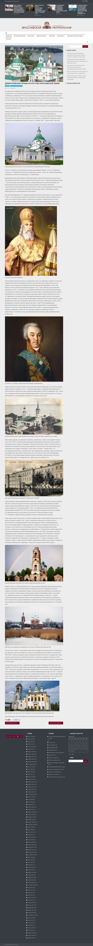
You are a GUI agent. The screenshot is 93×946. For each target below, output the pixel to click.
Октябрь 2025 (31, 761)
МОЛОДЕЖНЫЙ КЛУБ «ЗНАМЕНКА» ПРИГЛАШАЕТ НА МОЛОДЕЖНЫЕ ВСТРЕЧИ (13, 723)
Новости (7, 85)
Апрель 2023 (31, 837)
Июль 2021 (30, 890)
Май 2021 (30, 895)
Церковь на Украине (54, 774)
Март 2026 (30, 749)
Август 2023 (30, 827)
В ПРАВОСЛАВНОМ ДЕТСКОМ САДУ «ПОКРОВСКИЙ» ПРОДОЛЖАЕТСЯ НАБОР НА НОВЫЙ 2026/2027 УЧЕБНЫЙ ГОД (82, 9)
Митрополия (60, 36)
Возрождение (52, 747)
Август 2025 (30, 766)
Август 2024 (30, 797)
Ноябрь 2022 (31, 849)
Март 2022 (30, 870)
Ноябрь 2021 (31, 880)
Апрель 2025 (31, 776)
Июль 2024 (30, 799)
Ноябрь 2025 (31, 759)
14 (86, 743)
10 (75, 743)
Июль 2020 (30, 920)
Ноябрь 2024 (31, 789)
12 (81, 743)
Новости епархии (53, 757)
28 (86, 748)
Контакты (8, 39)
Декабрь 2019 (31, 937)
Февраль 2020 (31, 932)
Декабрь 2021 (31, 877)
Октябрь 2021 (31, 882)
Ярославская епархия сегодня (75, 36)
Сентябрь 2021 (31, 885)
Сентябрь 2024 (31, 794)
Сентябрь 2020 (31, 915)
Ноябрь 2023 (31, 819)
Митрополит (31, 36)
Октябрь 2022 (31, 852)
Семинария (52, 36)
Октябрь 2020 (31, 912)
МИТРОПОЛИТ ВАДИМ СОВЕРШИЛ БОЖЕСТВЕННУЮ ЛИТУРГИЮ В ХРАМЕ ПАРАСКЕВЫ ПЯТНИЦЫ (56, 723)
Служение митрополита (54, 769)
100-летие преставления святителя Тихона (57, 737)
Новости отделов (53, 760)
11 (78, 743)
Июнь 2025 (30, 771)
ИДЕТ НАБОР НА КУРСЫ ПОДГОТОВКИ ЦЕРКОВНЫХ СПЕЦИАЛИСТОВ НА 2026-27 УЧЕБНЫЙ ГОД (40, 9)
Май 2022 (30, 864)
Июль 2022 (30, 859)
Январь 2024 (31, 814)
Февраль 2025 (31, 781)
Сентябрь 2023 (31, 824)
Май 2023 (30, 834)
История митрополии (19, 36)
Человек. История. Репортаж (16, 85)
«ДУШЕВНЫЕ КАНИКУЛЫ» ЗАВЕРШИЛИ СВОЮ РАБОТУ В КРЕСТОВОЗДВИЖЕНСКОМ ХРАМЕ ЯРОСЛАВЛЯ (77, 61)
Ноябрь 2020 (31, 910)
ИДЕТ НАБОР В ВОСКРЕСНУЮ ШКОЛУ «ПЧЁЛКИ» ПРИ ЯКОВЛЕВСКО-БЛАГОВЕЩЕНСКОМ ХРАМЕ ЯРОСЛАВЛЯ (19, 9)
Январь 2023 (31, 844)
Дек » (73, 754)
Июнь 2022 (30, 862)
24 (75, 748)
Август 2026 (30, 736)
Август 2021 (30, 887)
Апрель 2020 (31, 927)
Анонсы (50, 742)
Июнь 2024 (30, 802)
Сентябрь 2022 (31, 854)
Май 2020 (30, 925)
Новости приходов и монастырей (57, 762)
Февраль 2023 (31, 842)
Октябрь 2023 (31, 822)
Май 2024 (30, 804)
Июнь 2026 (30, 741)
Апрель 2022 (31, 867)
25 (78, 748)
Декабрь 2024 (31, 786)
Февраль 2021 (31, 902)
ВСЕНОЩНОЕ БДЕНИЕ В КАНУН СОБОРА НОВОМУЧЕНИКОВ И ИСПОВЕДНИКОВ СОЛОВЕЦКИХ (76, 77)
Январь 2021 (31, 905)
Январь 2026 (31, 754)
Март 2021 (30, 900)
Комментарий (52, 750)
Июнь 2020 (30, 922)
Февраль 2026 (31, 751)
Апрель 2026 (31, 746)
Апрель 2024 (31, 807)
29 (69, 751)
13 (83, 743)
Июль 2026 (30, 739)
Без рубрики (52, 745)
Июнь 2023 (30, 832)
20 (83, 746)
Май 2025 (30, 774)
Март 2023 (30, 839)
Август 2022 (30, 857)
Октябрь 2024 (31, 792)
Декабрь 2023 (31, 817)
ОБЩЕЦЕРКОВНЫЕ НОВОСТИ (55, 767)
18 (78, 746)
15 (69, 746)
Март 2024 (30, 809)
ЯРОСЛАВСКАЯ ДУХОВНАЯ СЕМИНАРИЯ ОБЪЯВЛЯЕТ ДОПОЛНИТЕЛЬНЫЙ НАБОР (61, 9)
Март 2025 (30, 779)
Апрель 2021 (31, 897)
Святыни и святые (41, 36)
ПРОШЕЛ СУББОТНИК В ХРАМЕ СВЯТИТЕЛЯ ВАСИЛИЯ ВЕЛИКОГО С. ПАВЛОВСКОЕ (77, 72)
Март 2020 (30, 930)
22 (69, 748)
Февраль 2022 (31, 872)
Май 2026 (30, 744)
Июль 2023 (30, 829)
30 (72, 751)
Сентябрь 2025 (31, 764)
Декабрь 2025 (31, 756)
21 (86, 746)
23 (72, 748)
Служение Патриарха (54, 772)
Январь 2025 (31, 784)
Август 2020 (30, 917)
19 (81, 746)
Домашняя (9, 36)
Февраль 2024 (31, 812)
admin (14, 88)
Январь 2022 (31, 875)
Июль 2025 (30, 769)
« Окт (70, 754)
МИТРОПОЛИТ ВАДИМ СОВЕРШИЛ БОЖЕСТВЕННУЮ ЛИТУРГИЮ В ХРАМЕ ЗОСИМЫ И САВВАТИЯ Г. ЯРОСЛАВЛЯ (76, 55)
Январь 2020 (31, 935)
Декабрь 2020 (31, 907)
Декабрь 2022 (31, 847)
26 (81, 748)
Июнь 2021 (30, 892)
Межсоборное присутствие (55, 752)
